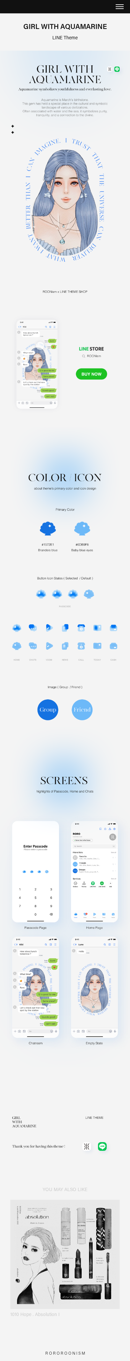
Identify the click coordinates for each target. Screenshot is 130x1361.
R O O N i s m (73, 1353)
